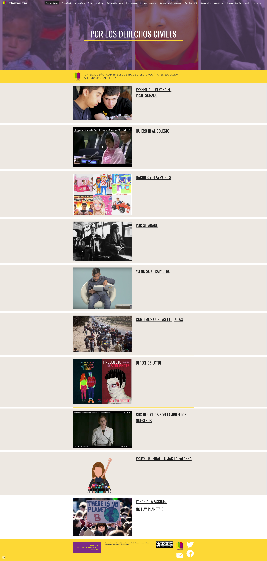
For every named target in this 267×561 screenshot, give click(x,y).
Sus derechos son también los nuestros (161, 417)
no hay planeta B (150, 509)
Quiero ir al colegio (152, 131)
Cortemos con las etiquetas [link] (170, 3)
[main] (133, 34)
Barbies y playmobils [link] (115, 3)
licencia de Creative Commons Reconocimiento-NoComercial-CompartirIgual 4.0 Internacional (127, 543)
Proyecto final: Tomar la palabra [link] (239, 3)
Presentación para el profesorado (153, 92)
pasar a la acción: (151, 501)
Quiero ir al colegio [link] (95, 3)
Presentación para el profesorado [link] (74, 3)
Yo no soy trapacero (153, 271)
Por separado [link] (131, 3)
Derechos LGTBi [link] (191, 3)
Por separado (147, 225)
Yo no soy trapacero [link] (148, 3)
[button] (264, 2)
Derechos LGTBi (148, 363)
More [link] (256, 3)
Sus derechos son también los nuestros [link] (213, 3)
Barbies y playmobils (153, 177)
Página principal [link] (52, 3)
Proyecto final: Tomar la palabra (164, 458)
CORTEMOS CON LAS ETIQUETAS (159, 319)
